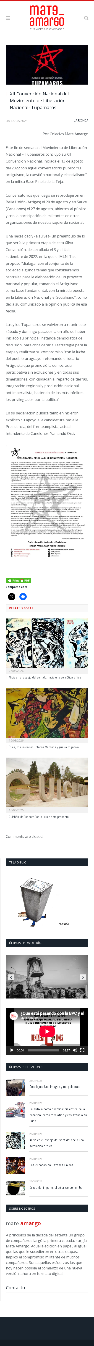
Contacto (15, 1288)
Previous (11, 977)
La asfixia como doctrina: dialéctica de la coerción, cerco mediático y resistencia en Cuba (58, 1115)
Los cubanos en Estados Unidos (51, 1165)
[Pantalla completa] (82, 1050)
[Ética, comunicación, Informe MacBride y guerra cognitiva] (47, 715)
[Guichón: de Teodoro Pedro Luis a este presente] (47, 785)
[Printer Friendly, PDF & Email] (18, 580)
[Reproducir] (12, 1050)
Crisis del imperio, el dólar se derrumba (55, 1187)
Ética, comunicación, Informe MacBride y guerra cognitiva (44, 747)
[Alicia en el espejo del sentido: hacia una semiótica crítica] (47, 645)
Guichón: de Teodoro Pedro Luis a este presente (39, 817)
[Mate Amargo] (47, 17)
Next (83, 977)
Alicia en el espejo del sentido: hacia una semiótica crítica (45, 677)
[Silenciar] (75, 1050)
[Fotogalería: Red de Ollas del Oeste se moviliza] (47, 976)
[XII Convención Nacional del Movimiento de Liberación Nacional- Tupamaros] (47, 66)
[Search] (86, 18)
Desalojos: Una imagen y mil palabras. (54, 1086)
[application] (47, 1031)
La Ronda (81, 120)
